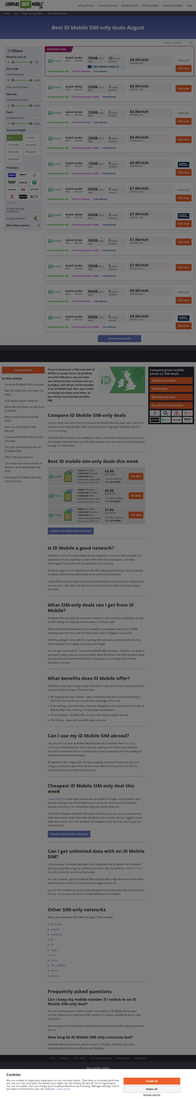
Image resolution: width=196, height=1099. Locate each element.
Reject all (151, 1089)
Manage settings (151, 1095)
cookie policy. (63, 1089)
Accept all (152, 1081)
